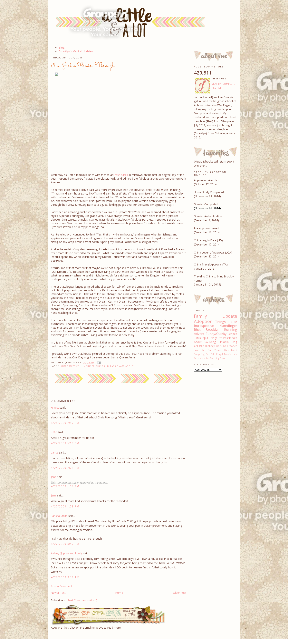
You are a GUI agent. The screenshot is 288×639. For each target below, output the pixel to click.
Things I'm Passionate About (114, 366)
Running (230, 329)
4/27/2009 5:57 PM (65, 544)
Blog (61, 47)
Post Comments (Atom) (82, 600)
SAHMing (210, 342)
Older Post (179, 592)
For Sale (210, 354)
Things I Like (226, 322)
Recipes (232, 334)
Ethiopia (224, 342)
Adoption (203, 321)
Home (119, 592)
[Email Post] (98, 362)
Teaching (214, 358)
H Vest (55, 407)
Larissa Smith (59, 516)
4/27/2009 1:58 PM (65, 506)
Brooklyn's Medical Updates (76, 51)
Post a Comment (61, 586)
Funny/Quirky (216, 334)
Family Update (215, 316)
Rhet (197, 329)
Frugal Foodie (223, 354)
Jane (53, 477)
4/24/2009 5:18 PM (65, 443)
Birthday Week (213, 346)
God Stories (230, 346)
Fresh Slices (120, 175)
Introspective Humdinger (78, 366)
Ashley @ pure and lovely (66, 553)
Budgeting (199, 354)
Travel (223, 358)
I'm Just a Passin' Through (83, 66)
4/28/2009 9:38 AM (65, 577)
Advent (199, 334)
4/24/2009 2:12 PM (65, 423)
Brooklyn (212, 329)
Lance (54, 452)
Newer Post (58, 592)
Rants (197, 338)
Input (205, 338)
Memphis (204, 358)
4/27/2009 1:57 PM (65, 486)
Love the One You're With (211, 350)
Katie (54, 432)
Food (234, 350)
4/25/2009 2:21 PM (65, 468)
